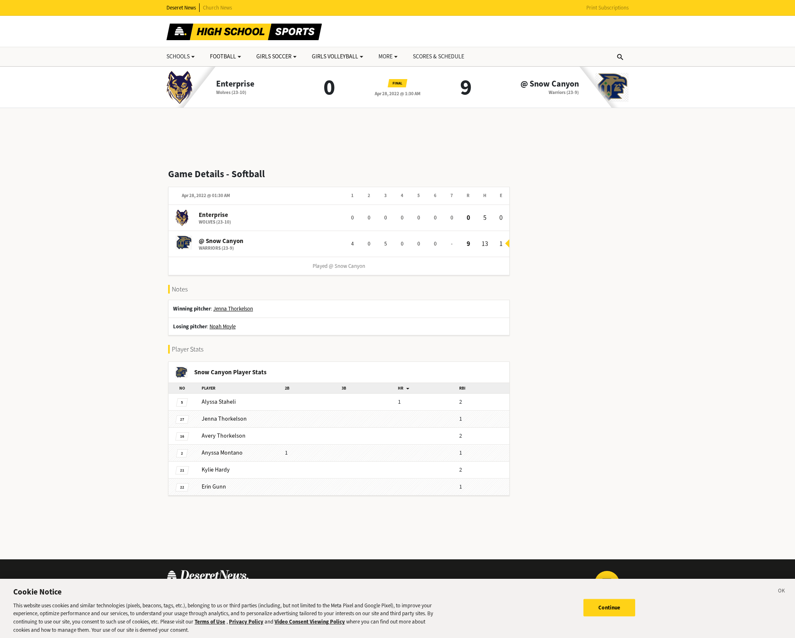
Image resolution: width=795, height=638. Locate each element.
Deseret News (181, 7)
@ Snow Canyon (549, 84)
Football (223, 56)
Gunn (214, 487)
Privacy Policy (246, 621)
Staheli (219, 402)
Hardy (216, 470)
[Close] (782, 592)
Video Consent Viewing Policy (310, 621)
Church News (217, 7)
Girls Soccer (274, 56)
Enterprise (235, 84)
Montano (222, 453)
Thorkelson (224, 419)
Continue (609, 607)
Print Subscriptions (607, 7)
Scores (438, 56)
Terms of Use (210, 621)
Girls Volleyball (335, 56)
